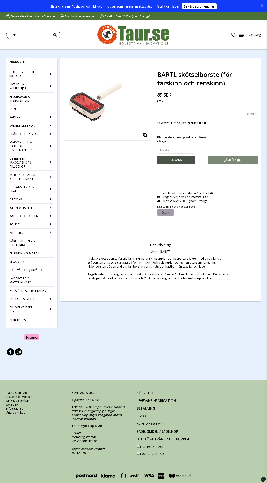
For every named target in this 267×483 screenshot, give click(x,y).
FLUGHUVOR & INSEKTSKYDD (19, 99)
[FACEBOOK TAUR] (150, 447)
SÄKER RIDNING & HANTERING (22, 243)
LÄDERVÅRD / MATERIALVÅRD (20, 280)
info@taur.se (14, 408)
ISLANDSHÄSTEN (21, 208)
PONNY (14, 224)
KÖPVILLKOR (147, 393)
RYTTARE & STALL (22, 299)
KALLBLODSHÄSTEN (23, 216)
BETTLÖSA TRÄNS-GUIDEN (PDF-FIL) (165, 439)
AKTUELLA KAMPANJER (17, 86)
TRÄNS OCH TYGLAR (23, 134)
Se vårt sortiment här (199, 6)
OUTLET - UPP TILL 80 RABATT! (22, 74)
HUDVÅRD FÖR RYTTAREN (27, 291)
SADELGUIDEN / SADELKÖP (157, 431)
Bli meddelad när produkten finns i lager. (181, 139)
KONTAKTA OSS (149, 424)
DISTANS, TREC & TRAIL (21, 189)
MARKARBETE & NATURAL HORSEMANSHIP (20, 146)
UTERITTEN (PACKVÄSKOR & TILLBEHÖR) (20, 162)
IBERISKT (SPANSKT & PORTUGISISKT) (23, 177)
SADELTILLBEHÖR (22, 126)
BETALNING (146, 408)
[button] (234, 35)
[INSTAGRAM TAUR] (151, 454)
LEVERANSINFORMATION (156, 400)
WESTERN (16, 233)
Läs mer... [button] (251, 114)
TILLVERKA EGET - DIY (21, 309)
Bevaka (176, 160)
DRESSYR (15, 199)
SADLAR (15, 117)
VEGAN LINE (17, 262)
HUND (13, 109)
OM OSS (143, 416)
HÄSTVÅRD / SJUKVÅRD (25, 270)
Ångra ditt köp (15, 412)
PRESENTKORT (19, 320)
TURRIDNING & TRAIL (24, 253)
